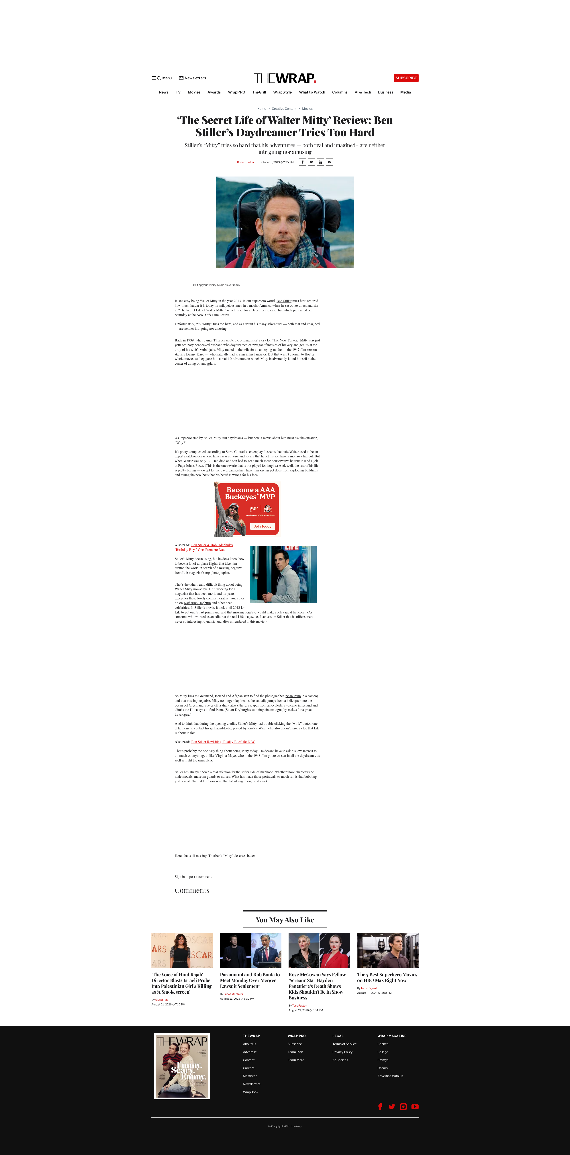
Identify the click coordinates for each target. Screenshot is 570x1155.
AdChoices (340, 1060)
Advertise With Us (390, 1076)
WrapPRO (236, 92)
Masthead (250, 1076)
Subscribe (406, 78)
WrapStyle (282, 92)
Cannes (382, 1044)
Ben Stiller (284, 300)
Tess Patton (299, 1005)
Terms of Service (344, 1044)
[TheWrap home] (285, 78)
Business (385, 92)
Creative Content (284, 108)
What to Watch (312, 92)
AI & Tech (363, 92)
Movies (194, 92)
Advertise (250, 1052)
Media (405, 92)
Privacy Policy (342, 1052)
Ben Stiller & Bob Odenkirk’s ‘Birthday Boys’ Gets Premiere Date (204, 547)
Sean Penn (293, 695)
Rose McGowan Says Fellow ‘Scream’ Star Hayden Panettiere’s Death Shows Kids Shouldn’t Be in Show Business (317, 985)
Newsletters (195, 78)
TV (178, 92)
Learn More (296, 1060)
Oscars (382, 1068)
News (164, 92)
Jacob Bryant (369, 988)
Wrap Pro (297, 1036)
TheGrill (259, 92)
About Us (249, 1044)
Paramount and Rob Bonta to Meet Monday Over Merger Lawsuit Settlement (250, 980)
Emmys (382, 1060)
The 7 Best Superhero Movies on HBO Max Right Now (387, 977)
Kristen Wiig (256, 728)
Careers (248, 1068)
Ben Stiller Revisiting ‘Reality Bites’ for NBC (223, 741)
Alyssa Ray (161, 999)
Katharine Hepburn (197, 602)
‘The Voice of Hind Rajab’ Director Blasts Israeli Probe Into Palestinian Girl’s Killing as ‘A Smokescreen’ (181, 983)
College (382, 1052)
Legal (338, 1036)
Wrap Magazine (392, 1036)
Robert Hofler (245, 162)
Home (261, 108)
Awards (214, 92)
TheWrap (251, 1036)
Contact (248, 1060)
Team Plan (295, 1052)
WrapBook (250, 1092)
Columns (339, 92)
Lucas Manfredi (233, 994)
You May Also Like (285, 919)
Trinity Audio (216, 285)
